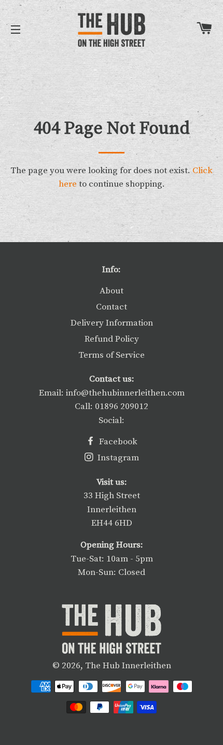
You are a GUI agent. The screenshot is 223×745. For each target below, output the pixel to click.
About (111, 291)
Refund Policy (112, 339)
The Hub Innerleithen (128, 665)
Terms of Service (111, 355)
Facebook (117, 441)
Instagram (117, 457)
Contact (111, 307)
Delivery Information (112, 323)
